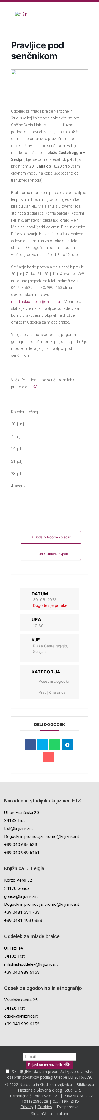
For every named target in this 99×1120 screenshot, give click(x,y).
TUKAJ (34, 387)
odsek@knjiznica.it (21, 1016)
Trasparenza (67, 1106)
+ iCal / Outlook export (51, 554)
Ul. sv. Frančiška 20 (21, 812)
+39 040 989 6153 (22, 972)
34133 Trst (14, 820)
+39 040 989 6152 (22, 1024)
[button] (4, 14)
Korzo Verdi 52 (18, 880)
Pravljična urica (52, 692)
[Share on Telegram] (67, 744)
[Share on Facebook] (30, 744)
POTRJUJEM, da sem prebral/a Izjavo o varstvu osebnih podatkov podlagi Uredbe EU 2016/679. (50, 1074)
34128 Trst (14, 1008)
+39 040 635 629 (20, 844)
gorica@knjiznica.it (21, 896)
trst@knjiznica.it (18, 828)
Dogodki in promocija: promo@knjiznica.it (41, 836)
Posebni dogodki (53, 681)
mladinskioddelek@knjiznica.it (37, 301)
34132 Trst (14, 956)
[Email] (48, 757)
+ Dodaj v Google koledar (50, 537)
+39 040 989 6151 (22, 852)
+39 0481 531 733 (22, 912)
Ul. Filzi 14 (13, 948)
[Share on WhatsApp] (55, 744)
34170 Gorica (16, 888)
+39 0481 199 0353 (23, 920)
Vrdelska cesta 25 (21, 1000)
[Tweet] (42, 744)
